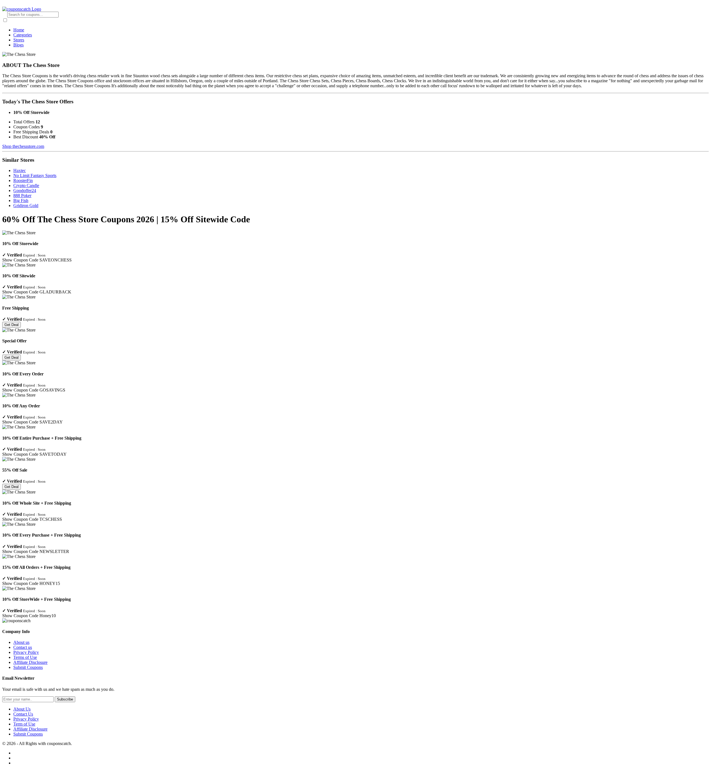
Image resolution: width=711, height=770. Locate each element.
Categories (22, 35)
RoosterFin (23, 180)
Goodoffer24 (24, 190)
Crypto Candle (26, 185)
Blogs (18, 45)
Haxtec (19, 170)
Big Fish (20, 200)
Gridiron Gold (25, 205)
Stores (18, 40)
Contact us (22, 647)
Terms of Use (25, 657)
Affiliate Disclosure (30, 662)
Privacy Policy (26, 652)
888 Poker (22, 195)
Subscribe (65, 699)
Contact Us (23, 714)
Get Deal (11, 325)
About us (21, 642)
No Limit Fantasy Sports (34, 175)
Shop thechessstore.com (23, 146)
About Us (22, 709)
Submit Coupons (28, 667)
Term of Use (24, 724)
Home (18, 30)
